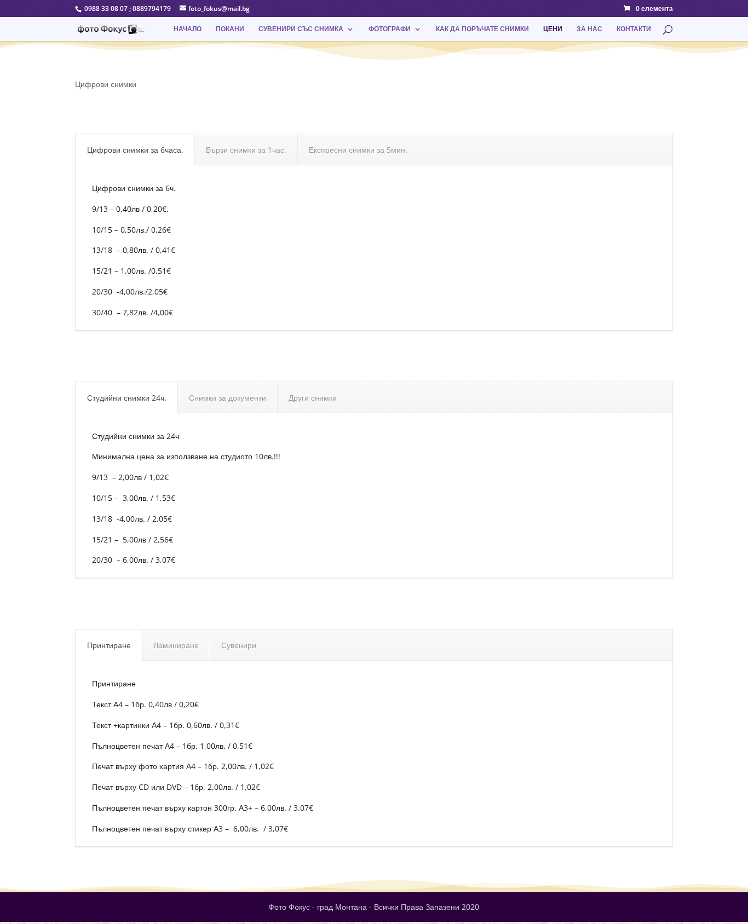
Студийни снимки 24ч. (126, 397)
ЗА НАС (589, 29)
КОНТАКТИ (634, 29)
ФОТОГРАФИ (390, 29)
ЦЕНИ (552, 29)
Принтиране (109, 645)
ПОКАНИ (230, 29)
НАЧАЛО (188, 29)
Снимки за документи (227, 397)
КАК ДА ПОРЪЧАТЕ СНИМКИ (482, 29)
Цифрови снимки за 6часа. (135, 150)
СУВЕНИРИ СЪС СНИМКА (300, 29)
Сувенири (238, 645)
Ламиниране (176, 645)
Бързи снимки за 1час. (246, 150)
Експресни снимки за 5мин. (358, 150)
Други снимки (313, 397)
